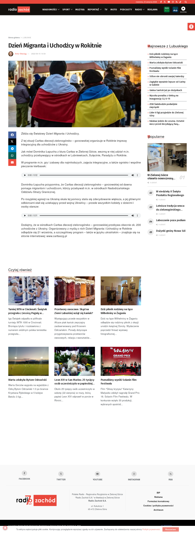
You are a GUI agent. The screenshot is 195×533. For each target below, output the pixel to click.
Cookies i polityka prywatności (158, 505)
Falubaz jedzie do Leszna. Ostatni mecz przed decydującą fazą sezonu (166, 123)
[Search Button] (186, 2)
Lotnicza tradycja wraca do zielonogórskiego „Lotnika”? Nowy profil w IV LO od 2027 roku (170, 208)
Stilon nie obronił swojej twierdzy (166, 76)
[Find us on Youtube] (97, 473)
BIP (158, 492)
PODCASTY (126, 9)
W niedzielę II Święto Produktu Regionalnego (170, 193)
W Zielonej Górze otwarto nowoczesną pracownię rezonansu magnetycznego (160, 176)
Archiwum (158, 509)
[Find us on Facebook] (161, 2)
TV (105, 9)
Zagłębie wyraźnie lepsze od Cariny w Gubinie (167, 83)
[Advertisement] (97, 25)
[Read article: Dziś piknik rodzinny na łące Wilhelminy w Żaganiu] (121, 290)
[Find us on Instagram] (173, 2)
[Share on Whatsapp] (12, 155)
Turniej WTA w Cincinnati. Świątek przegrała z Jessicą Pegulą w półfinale (27, 311)
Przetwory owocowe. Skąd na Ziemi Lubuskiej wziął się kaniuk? (73, 311)
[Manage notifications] (5, 528)
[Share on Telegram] (12, 148)
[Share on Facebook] (12, 135)
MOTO (113, 9)
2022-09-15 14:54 (38, 53)
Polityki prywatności (151, 529)
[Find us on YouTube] (169, 2)
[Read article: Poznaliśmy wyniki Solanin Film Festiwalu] (121, 361)
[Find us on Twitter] (165, 2)
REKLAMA (152, 9)
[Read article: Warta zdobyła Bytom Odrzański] (28, 361)
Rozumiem (170, 529)
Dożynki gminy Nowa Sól (170, 230)
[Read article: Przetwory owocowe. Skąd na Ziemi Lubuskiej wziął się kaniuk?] (74, 290)
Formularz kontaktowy (158, 501)
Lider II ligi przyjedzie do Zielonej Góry (166, 114)
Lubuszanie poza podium (171, 220)
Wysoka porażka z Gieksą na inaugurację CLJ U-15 (163, 97)
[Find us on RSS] (176, 2)
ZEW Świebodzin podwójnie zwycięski (163, 106)
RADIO (138, 9)
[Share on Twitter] (12, 141)
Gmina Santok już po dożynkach (165, 90)
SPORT (66, 9)
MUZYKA (80, 9)
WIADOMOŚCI (49, 9)
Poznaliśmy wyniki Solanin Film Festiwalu (119, 381)
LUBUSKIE (27, 37)
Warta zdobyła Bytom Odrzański (27, 379)
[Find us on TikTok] (180, 2)
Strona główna (14, 37)
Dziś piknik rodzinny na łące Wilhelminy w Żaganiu (117, 311)
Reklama (158, 497)
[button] (191, 26)
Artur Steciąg (21, 53)
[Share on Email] (12, 162)
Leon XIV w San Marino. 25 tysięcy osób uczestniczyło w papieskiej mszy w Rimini (74, 382)
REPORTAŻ (93, 9)
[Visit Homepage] (22, 9)
